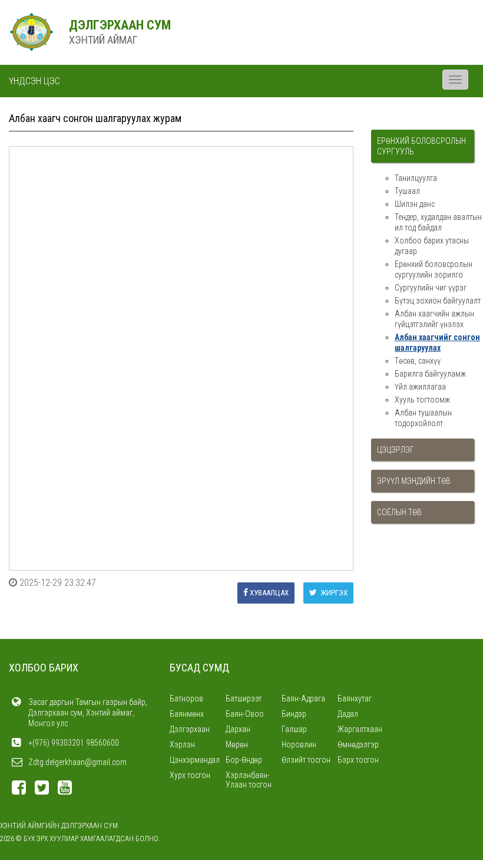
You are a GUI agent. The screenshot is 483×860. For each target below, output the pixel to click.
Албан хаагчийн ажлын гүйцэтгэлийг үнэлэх (434, 319)
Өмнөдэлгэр (358, 744)
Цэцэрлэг (395, 449)
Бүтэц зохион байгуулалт (438, 300)
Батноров (186, 698)
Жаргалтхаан (360, 729)
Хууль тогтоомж (422, 399)
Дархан (238, 729)
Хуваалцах (269, 592)
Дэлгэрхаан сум (120, 25)
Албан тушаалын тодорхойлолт (423, 418)
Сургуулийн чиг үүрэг (431, 287)
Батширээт (244, 698)
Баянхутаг (355, 698)
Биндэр (294, 714)
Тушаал (407, 191)
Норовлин (299, 744)
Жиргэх (333, 592)
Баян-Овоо (245, 714)
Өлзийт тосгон (306, 760)
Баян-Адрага (303, 698)
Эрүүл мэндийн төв (414, 481)
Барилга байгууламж (430, 373)
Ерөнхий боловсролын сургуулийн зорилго (433, 269)
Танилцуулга (416, 178)
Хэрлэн (182, 744)
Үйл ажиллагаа (420, 386)
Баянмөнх (187, 714)
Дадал (348, 714)
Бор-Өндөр (244, 760)
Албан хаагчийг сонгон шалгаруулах (437, 342)
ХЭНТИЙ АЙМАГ (103, 40)
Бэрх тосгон (358, 760)
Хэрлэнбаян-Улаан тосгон (249, 779)
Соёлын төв (399, 512)
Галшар (294, 729)
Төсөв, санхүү (418, 360)
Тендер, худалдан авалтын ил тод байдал (438, 222)
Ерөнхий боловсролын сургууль (421, 146)
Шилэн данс (415, 204)
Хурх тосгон (190, 775)
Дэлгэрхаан (190, 729)
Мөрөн (237, 744)
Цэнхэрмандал (195, 760)
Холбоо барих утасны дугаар (432, 246)
